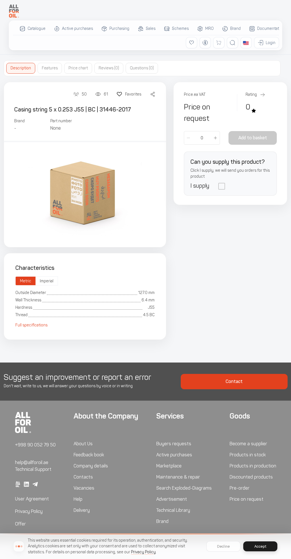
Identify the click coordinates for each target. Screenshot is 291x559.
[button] (246, 42)
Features (50, 68)
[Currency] (205, 42)
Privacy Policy (29, 511)
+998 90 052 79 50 (35, 445)
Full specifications (31, 325)
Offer (20, 524)
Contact (234, 381)
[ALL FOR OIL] (14, 11)
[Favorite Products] (191, 42)
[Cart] (219, 42)
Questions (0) (142, 68)
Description (21, 68)
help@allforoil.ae (31, 462)
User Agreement (32, 499)
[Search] (232, 42)
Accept (260, 546)
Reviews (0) (109, 68)
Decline (223, 546)
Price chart (78, 68)
